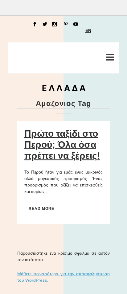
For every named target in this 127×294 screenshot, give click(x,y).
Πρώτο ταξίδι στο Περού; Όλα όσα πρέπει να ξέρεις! (62, 144)
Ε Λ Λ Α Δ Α (63, 88)
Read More (41, 208)
